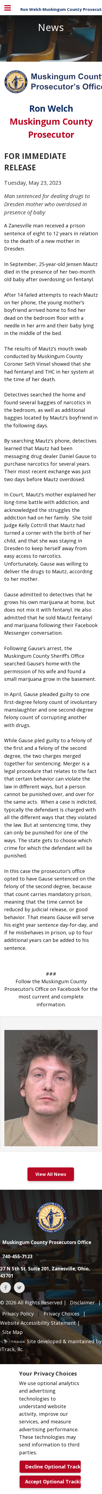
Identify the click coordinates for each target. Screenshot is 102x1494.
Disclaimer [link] (82, 1302)
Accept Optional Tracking (53, 1481)
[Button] (7, 7)
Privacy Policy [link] (18, 1313)
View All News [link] (50, 1174)
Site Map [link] (12, 1332)
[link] (51, 1217)
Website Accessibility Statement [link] (38, 1323)
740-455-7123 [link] (17, 1256)
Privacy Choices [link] (61, 1313)
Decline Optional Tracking (53, 1466)
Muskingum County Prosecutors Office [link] (46, 1242)
